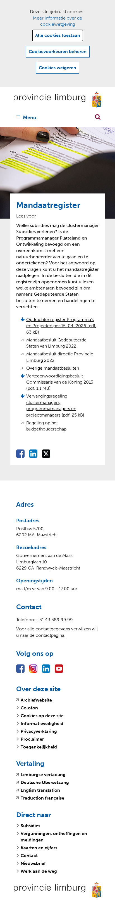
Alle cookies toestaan (57, 35)
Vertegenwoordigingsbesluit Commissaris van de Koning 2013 (59, 382)
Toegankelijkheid (39, 747)
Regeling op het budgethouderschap (48, 426)
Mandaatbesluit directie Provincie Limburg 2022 (59, 357)
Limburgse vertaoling (43, 775)
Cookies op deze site (42, 715)
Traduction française (42, 798)
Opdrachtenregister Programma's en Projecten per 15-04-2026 (61, 326)
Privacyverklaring (39, 731)
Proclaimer (32, 739)
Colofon (29, 708)
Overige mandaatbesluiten (52, 368)
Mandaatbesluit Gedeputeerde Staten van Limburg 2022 (56, 343)
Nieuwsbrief (33, 863)
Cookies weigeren (57, 67)
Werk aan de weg (39, 871)
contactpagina (50, 635)
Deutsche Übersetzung (45, 782)
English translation (40, 790)
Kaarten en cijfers (39, 847)
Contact (29, 855)
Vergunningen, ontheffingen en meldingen (54, 836)
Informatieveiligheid (42, 723)
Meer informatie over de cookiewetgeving (57, 21)
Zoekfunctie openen (97, 117)
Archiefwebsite (36, 700)
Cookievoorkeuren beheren (58, 51)
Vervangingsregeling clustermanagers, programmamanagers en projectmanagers (55, 405)
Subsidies (30, 825)
